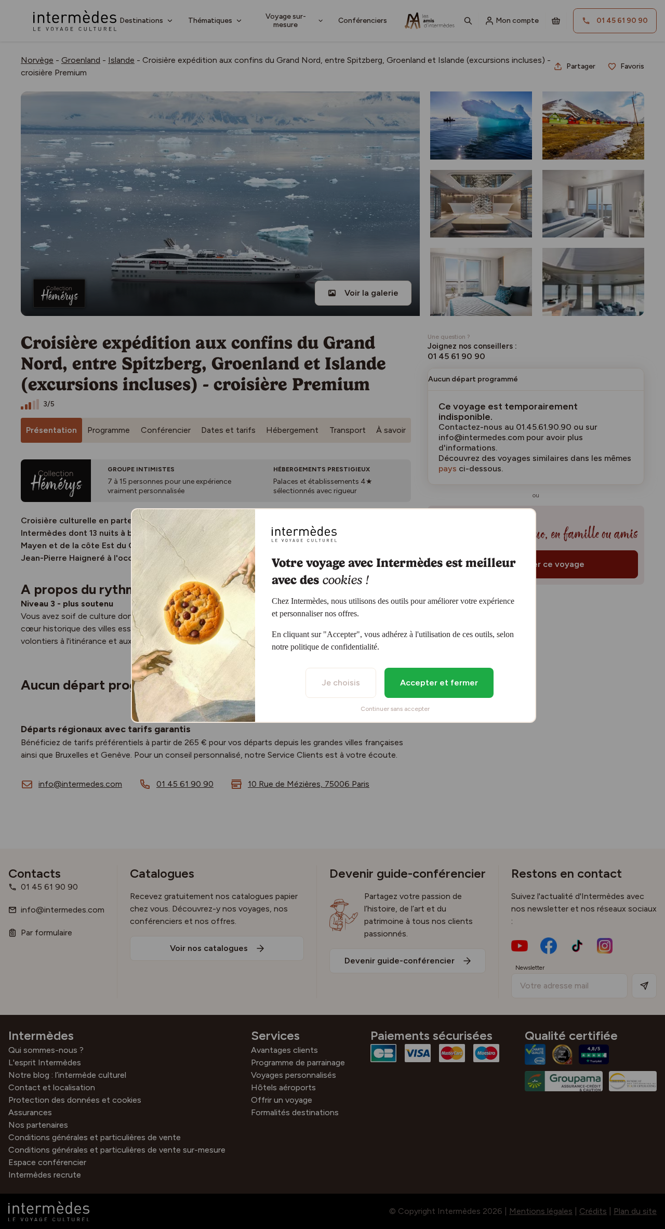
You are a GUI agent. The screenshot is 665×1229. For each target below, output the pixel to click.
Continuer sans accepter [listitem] (395, 708)
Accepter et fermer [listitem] (439, 683)
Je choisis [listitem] (341, 683)
